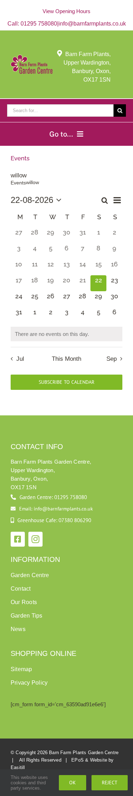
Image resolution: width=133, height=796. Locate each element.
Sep (111, 358)
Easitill (18, 767)
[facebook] (18, 539)
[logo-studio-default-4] (31, 58)
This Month (66, 358)
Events (18, 183)
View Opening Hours (66, 11)
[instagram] (35, 539)
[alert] (66, 334)
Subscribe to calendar (66, 382)
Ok (72, 782)
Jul (20, 358)
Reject (109, 782)
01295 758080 (39, 24)
